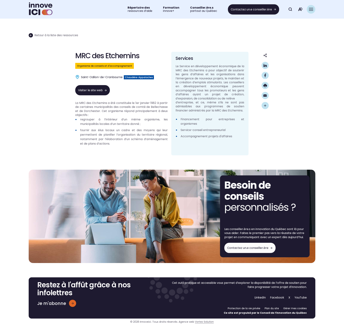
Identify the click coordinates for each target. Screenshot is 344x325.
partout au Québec (203, 9)
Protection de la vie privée (244, 308)
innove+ (171, 9)
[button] (311, 9)
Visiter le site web (90, 90)
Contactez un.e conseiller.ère (251, 9)
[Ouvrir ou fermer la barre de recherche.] (290, 9)
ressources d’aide (140, 9)
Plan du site (272, 308)
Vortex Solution (204, 322)
